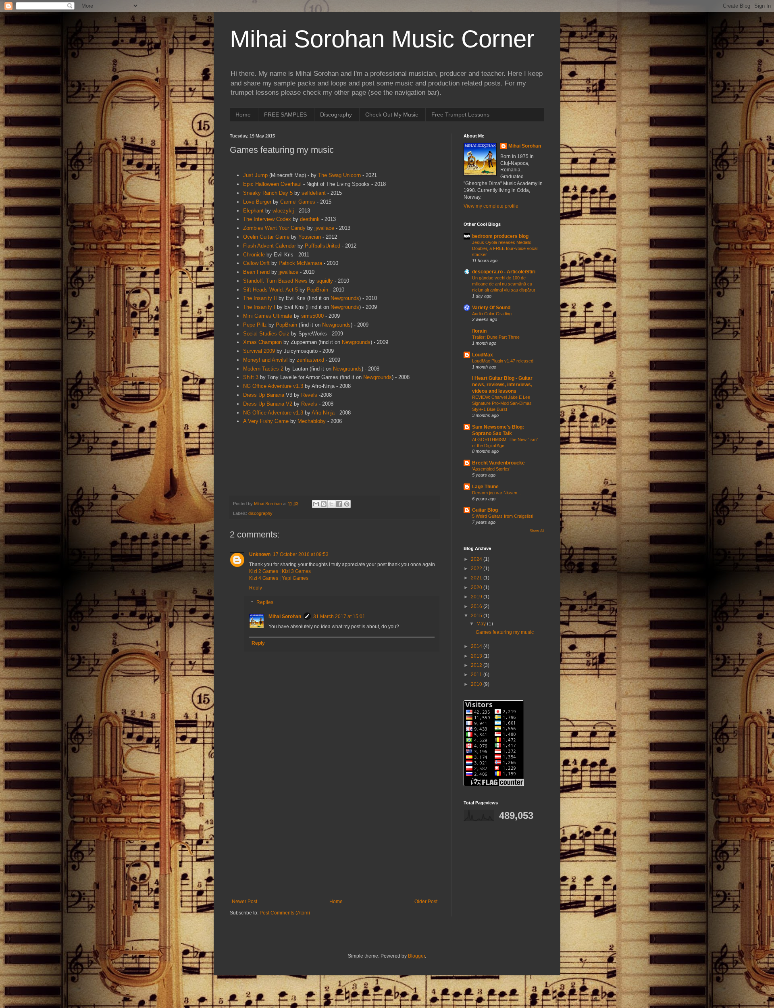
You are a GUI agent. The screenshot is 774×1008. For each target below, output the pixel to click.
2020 (477, 587)
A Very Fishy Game (266, 421)
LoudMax (482, 355)
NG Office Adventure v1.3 (273, 386)
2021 (477, 578)
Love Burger (257, 202)
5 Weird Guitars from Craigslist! (502, 516)
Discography (336, 114)
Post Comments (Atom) (285, 913)
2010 (477, 684)
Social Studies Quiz (266, 334)
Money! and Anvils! (265, 360)
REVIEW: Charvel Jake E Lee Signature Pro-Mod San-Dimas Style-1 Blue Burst (502, 403)
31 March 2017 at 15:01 (339, 616)
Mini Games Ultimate (267, 316)
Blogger (416, 956)
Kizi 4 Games (263, 578)
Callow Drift (256, 263)
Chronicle (254, 255)
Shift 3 (250, 377)
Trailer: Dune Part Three (496, 337)
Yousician (309, 237)
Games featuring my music (505, 632)
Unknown (259, 554)
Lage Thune (485, 486)
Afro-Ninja (323, 413)
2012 (477, 665)
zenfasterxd (310, 360)
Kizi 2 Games (263, 571)
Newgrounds (345, 298)
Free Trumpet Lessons (460, 114)
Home (243, 114)
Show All (537, 531)
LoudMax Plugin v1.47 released (502, 360)
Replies (264, 602)
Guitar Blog (485, 510)
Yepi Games (295, 578)
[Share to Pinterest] (347, 504)
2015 (477, 616)
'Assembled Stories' (491, 469)
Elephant (253, 211)
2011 (477, 674)
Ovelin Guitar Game (266, 237)
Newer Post (244, 901)
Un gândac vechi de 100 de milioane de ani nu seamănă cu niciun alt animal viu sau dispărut (503, 283)
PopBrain (317, 290)
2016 (477, 606)
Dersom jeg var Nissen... (496, 492)
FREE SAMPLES (285, 114)
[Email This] (316, 504)
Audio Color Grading (492, 313)
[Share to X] (331, 504)
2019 (477, 597)
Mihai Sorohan (284, 616)
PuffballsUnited (322, 246)
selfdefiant (314, 193)
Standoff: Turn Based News (275, 281)
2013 (477, 656)
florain (479, 331)
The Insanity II (260, 298)
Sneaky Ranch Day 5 (268, 193)
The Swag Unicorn (339, 175)
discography (260, 513)
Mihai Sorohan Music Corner (382, 38)
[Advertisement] (334, 832)
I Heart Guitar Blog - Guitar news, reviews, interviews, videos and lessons (502, 384)
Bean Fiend (256, 272)
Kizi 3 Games (296, 571)
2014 (477, 646)
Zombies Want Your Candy (274, 228)
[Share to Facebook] (339, 504)
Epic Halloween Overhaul (272, 184)
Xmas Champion (262, 342)
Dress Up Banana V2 (267, 404)
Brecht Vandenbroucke (498, 463)
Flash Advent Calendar (269, 246)
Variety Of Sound (491, 307)
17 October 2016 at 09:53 (301, 554)
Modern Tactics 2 (263, 369)
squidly (324, 281)
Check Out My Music (391, 114)
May (481, 624)
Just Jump (255, 175)
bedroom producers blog (500, 236)
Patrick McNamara (300, 263)
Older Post (425, 901)
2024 (477, 559)
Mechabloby (312, 421)
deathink (310, 219)
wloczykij (283, 211)
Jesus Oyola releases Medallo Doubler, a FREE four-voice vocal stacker (504, 248)
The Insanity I (259, 307)
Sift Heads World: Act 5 (270, 290)
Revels (309, 395)
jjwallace (324, 228)
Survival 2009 (259, 351)
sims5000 (312, 316)
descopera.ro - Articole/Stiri (503, 272)
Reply (255, 588)
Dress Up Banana (263, 395)
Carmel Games (297, 202)
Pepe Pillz (255, 325)
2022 (477, 568)
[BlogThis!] (324, 504)
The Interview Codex (267, 219)
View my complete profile (491, 206)
